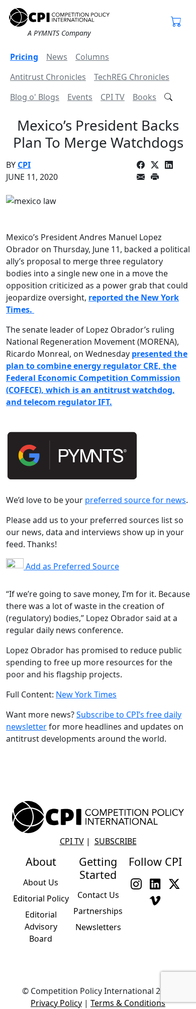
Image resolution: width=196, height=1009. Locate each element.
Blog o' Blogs (34, 97)
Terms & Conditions (127, 1002)
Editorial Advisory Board (41, 926)
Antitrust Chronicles (48, 76)
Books (144, 97)
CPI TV (113, 97)
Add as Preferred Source (71, 566)
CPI (24, 164)
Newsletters (98, 927)
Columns (92, 56)
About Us (40, 882)
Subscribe (115, 841)
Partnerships (98, 911)
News (56, 56)
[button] (176, 22)
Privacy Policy (56, 1002)
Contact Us (98, 894)
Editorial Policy (41, 898)
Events (79, 97)
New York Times (86, 694)
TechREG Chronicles (131, 76)
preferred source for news (135, 500)
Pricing (24, 56)
